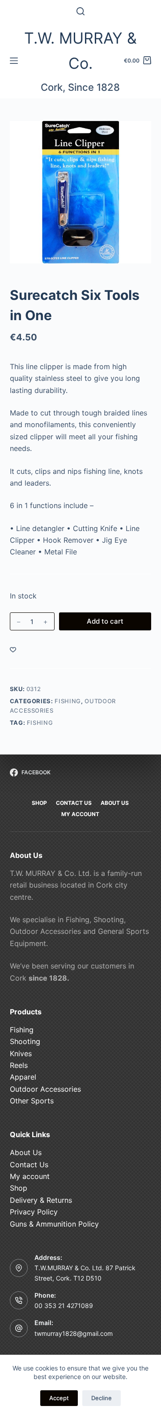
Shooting (25, 1041)
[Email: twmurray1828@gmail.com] (19, 1328)
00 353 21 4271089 (63, 1305)
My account (30, 1176)
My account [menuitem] (80, 814)
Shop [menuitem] (39, 802)
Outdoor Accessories (45, 1089)
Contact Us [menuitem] (74, 802)
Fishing (68, 701)
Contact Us (29, 1164)
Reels (19, 1065)
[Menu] (14, 61)
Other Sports (32, 1100)
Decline (101, 1398)
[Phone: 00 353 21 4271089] (19, 1300)
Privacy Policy (34, 1211)
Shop (18, 1187)
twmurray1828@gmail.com (73, 1333)
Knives (21, 1053)
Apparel (23, 1076)
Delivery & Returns (41, 1200)
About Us (26, 1152)
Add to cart (105, 621)
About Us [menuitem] (115, 802)
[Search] (80, 11)
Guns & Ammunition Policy (54, 1223)
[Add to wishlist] (13, 649)
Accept (59, 1398)
